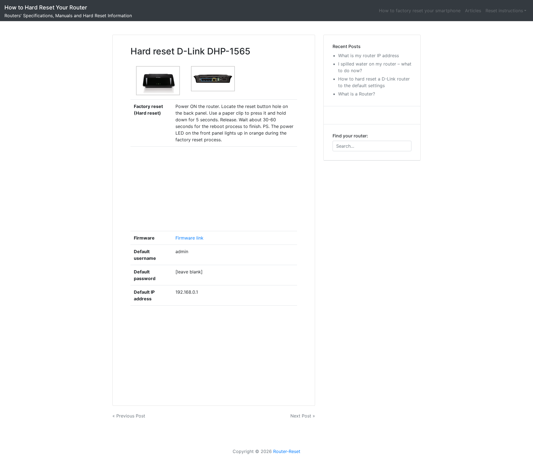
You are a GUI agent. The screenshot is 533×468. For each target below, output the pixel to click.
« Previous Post (128, 416)
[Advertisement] (234, 189)
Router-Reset (286, 451)
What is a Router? (356, 94)
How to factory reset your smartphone (420, 10)
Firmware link (189, 238)
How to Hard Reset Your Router (45, 7)
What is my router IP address (368, 55)
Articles (473, 10)
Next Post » (302, 416)
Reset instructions (504, 10)
